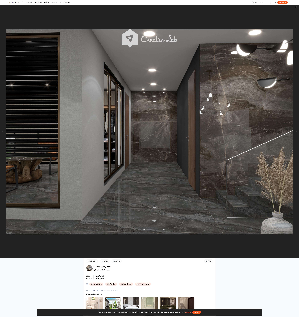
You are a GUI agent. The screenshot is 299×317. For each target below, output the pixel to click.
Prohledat (30, 2)
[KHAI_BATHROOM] (94, 305)
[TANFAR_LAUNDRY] (113, 305)
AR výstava (38, 2)
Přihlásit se (282, 2)
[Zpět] (3, 7)
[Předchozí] (2, 131)
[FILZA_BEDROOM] (131, 305)
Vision (53, 2)
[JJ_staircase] (186, 305)
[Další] (295, 131)
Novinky (46, 2)
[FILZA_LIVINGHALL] (168, 305)
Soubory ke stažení (65, 2)
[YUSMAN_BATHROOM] (149, 305)
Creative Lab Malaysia (102, 270)
